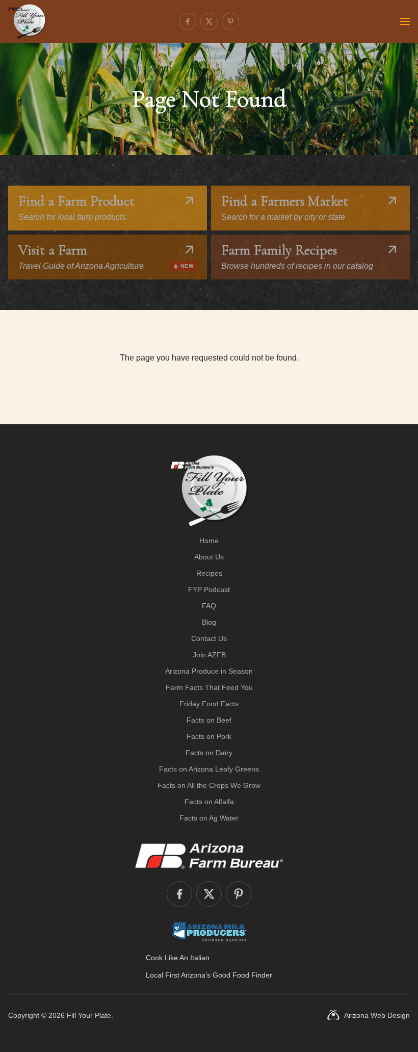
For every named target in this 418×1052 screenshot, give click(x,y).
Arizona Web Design (377, 1015)
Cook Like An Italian (178, 958)
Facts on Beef (209, 720)
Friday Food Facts (209, 704)
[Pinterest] (230, 21)
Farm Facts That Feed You (209, 687)
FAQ (209, 606)
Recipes (209, 573)
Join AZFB (209, 655)
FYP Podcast (209, 589)
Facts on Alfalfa (209, 802)
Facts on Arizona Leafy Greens (209, 769)
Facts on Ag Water (209, 818)
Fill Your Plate (89, 1015)
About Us (209, 557)
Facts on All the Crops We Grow (209, 785)
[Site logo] (209, 490)
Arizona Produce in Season (209, 671)
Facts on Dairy (209, 753)
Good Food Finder (242, 975)
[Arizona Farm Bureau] (209, 855)
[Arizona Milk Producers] (209, 931)
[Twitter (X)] (209, 21)
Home (209, 540)
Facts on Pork (209, 736)
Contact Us (209, 638)
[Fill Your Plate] (27, 21)
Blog (209, 622)
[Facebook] (187, 21)
